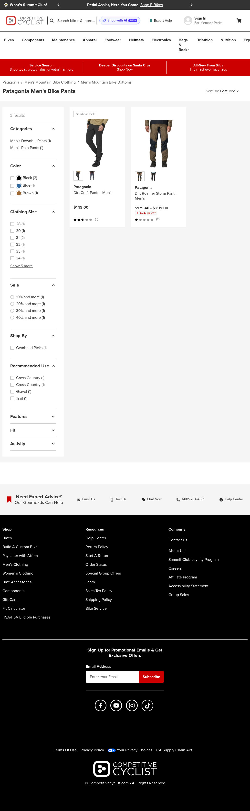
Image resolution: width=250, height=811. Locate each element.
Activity (17, 443)
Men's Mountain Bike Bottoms (106, 82)
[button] (119, 21)
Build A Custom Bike (20, 546)
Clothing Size (23, 212)
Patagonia (10, 82)
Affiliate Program (182, 577)
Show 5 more (21, 266)
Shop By (18, 335)
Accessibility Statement (188, 586)
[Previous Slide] (58, 4)
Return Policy (96, 546)
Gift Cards (10, 599)
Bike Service (96, 608)
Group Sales (178, 594)
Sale (14, 285)
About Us (176, 550)
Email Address (98, 666)
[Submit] (52, 20)
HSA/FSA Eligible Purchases (26, 617)
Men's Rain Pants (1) (26, 147)
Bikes (7, 538)
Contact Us (177, 540)
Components (13, 590)
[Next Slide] (191, 4)
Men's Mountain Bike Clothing (50, 82)
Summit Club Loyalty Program (193, 559)
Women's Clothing (17, 573)
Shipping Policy (98, 599)
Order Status (96, 564)
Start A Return (97, 555)
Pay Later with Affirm (20, 555)
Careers (175, 568)
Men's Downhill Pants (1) (30, 141)
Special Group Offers (103, 573)
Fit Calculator (13, 608)
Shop (6, 529)
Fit (12, 430)
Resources (94, 529)
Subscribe (151, 677)
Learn (90, 582)
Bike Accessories (16, 582)
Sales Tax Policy (98, 590)
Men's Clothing (15, 564)
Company (176, 529)
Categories (21, 129)
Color (15, 166)
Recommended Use (29, 366)
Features (19, 416)
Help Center (95, 538)
